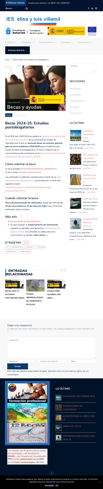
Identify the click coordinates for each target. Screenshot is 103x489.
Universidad (25, 251)
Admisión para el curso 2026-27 (89, 178)
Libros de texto (90, 199)
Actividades (26, 42)
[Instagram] (96, 8)
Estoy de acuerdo (49, 485)
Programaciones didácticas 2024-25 (90, 222)
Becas (9, 115)
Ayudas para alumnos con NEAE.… (54, 294)
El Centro (9, 42)
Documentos (83, 42)
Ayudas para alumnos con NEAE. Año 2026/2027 (49, 3)
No (57, 485)
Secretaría (65, 42)
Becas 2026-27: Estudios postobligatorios (14, 294)
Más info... (40, 462)
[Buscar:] (13, 8)
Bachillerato (17, 247)
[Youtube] (92, 8)
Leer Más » (89, 148)
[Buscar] (27, 8)
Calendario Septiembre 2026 (88, 134)
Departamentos (46, 42)
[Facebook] (88, 8)
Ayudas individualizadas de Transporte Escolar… (34, 299)
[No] (99, 482)
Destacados (75, 88)
